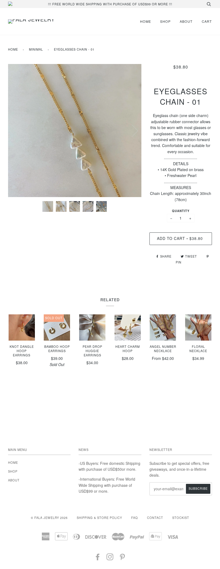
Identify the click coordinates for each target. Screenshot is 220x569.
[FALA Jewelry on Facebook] (97, 558)
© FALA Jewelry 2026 (49, 517)
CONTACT (155, 517)
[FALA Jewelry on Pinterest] (122, 558)
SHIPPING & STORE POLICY (99, 517)
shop (165, 21)
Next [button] (131, 130)
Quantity (180, 211)
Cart (207, 21)
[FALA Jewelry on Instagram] (110, 558)
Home (13, 49)
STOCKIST (180, 517)
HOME (145, 21)
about (186, 21)
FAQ (134, 517)
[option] (74, 130)
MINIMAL (36, 49)
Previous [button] (17, 130)
